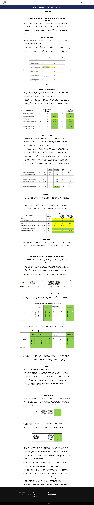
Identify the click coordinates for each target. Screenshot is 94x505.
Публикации (41, 7)
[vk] (22, 492)
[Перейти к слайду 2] (47, 84)
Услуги (47, 7)
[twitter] (20, 492)
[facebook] (19, 492)
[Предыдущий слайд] (23, 70)
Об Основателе (58, 7)
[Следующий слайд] (70, 70)
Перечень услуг (51, 492)
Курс (52, 7)
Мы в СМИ (35, 496)
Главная (34, 7)
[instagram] (24, 492)
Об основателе (36, 492)
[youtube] (25, 492)
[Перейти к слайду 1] (46, 84)
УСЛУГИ (49, 490)
